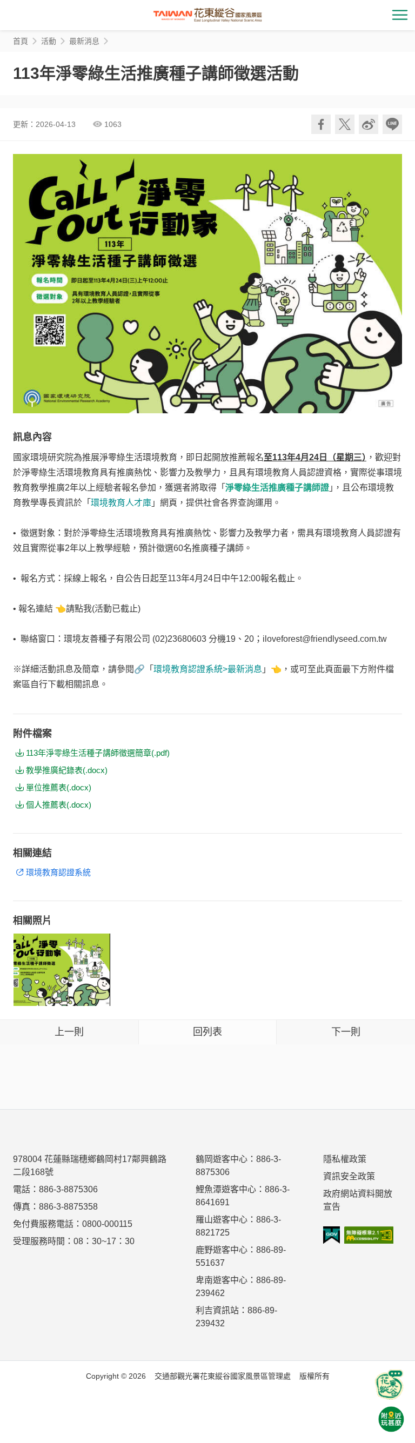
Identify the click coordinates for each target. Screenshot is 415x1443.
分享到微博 (368, 124)
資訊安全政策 (349, 1176)
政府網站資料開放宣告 (357, 1200)
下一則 (345, 1031)
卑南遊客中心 (221, 1280)
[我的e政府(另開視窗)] (331, 1235)
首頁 (20, 41)
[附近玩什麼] (391, 1419)
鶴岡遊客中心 (221, 1159)
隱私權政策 (344, 1159)
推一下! (344, 124)
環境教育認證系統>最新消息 (207, 669)
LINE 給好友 (392, 124)
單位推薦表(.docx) (58, 787)
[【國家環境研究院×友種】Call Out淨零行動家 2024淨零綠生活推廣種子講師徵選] (62, 970)
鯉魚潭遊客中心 (226, 1189)
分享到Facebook (321, 124)
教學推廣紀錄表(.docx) (67, 770)
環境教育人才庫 (121, 502)
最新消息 (84, 41)
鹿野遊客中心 (221, 1249)
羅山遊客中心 (221, 1219)
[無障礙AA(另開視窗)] (368, 1235)
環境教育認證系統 (58, 872)
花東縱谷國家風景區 (207, 15)
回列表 (207, 1031)
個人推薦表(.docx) (58, 804)
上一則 (69, 1031)
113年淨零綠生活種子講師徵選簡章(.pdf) (98, 752)
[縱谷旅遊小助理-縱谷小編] (389, 1385)
